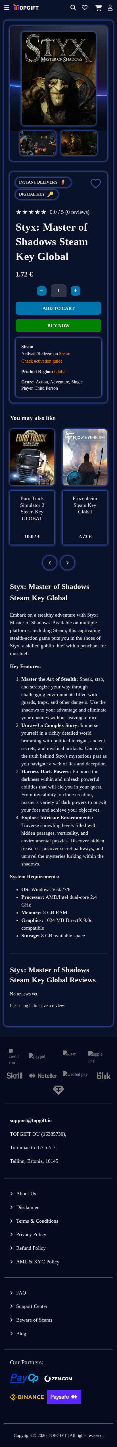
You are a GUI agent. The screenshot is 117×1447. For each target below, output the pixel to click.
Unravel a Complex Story (49, 725)
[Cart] (97, 8)
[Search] (73, 8)
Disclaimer (27, 1207)
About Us (26, 1193)
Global (60, 371)
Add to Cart (59, 308)
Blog (21, 1333)
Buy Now (58, 325)
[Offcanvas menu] (6, 8)
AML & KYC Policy (37, 1262)
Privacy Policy (31, 1234)
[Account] (110, 8)
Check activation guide (41, 361)
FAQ (21, 1293)
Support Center (31, 1306)
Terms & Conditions (37, 1221)
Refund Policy (31, 1248)
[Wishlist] (84, 8)
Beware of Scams (34, 1320)
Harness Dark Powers (45, 771)
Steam (64, 353)
